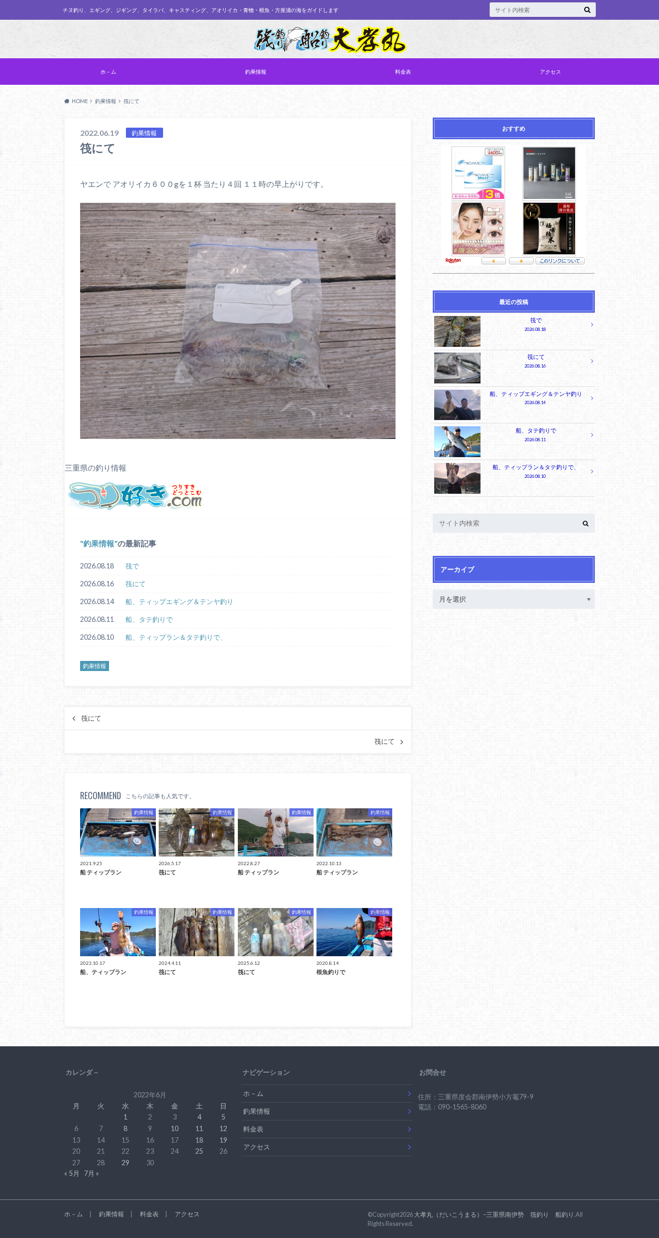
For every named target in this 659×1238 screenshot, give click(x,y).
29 (125, 1163)
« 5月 (72, 1173)
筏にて (135, 583)
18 (199, 1140)
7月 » (91, 1173)
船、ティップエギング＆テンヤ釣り (179, 601)
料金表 (403, 71)
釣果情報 (255, 71)
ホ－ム (108, 71)
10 (174, 1128)
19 (223, 1140)
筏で (132, 566)
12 (223, 1128)
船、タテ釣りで (149, 619)
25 (199, 1151)
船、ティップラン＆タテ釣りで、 (176, 637)
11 (199, 1128)
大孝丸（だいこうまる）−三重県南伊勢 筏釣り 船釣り (494, 1214)
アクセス (550, 71)
